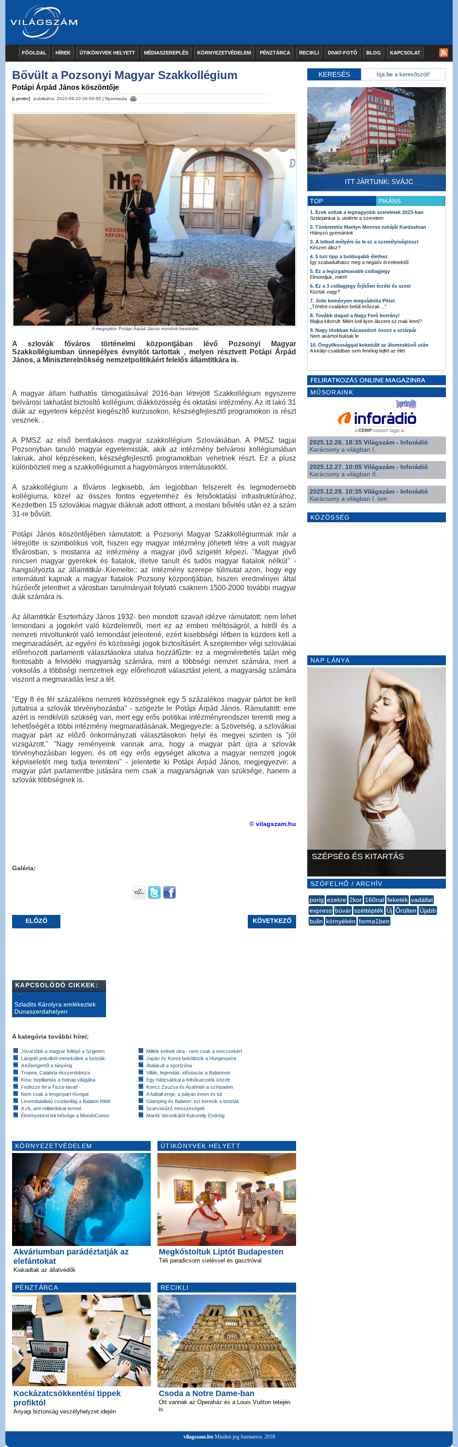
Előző (36, 920)
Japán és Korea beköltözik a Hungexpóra (191, 1058)
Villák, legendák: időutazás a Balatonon (188, 1072)
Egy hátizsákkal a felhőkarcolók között (188, 1079)
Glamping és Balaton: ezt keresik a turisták (192, 1101)
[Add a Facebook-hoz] (169, 897)
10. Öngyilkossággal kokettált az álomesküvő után (369, 345)
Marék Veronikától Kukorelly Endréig (185, 1115)
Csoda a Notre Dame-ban (206, 1393)
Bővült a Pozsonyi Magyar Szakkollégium (124, 75)
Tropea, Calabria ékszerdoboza (55, 1072)
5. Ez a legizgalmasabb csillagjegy (350, 271)
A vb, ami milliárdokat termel (51, 1108)
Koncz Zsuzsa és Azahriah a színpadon (189, 1087)
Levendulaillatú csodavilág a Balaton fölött (65, 1101)
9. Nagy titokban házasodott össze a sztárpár (363, 330)
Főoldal (34, 52)
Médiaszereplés (166, 52)
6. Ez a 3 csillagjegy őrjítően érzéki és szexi (360, 286)
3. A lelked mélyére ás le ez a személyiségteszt (364, 241)
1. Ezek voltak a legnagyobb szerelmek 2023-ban (367, 212)
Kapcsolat (405, 52)
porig (317, 899)
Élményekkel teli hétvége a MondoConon (65, 1115)
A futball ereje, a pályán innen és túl (184, 1094)
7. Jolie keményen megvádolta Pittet (352, 300)
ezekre (336, 899)
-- (309, 931)
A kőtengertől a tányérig (46, 1065)
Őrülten (405, 910)
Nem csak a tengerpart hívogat (55, 1094)
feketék (397, 899)
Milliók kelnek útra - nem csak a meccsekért (194, 1051)
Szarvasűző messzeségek (175, 1108)
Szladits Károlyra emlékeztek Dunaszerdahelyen (55, 1008)
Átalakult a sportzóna (169, 1065)
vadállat (422, 899)
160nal (374, 899)
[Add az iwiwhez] (139, 897)
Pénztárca (275, 52)
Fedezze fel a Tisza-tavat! (49, 1087)
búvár (343, 910)
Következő (272, 920)
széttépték (368, 910)
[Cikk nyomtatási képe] (133, 97)
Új (389, 910)
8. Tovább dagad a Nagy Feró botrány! (355, 315)
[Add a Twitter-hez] (154, 897)
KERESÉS (334, 74)
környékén (341, 921)
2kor (355, 899)
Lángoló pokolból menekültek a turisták (63, 1058)
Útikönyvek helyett (107, 52)
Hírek (63, 52)
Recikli (309, 52)
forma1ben (374, 921)
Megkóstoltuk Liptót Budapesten (221, 1251)
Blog (373, 52)
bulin (316, 921)
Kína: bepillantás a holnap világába (58, 1079)
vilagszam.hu (198, 1437)
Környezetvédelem (224, 52)
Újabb (428, 910)
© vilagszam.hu (273, 823)
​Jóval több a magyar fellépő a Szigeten (63, 1051)
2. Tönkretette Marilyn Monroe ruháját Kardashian (368, 227)
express (321, 910)
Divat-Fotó (342, 52)
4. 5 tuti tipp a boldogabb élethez (349, 256)
